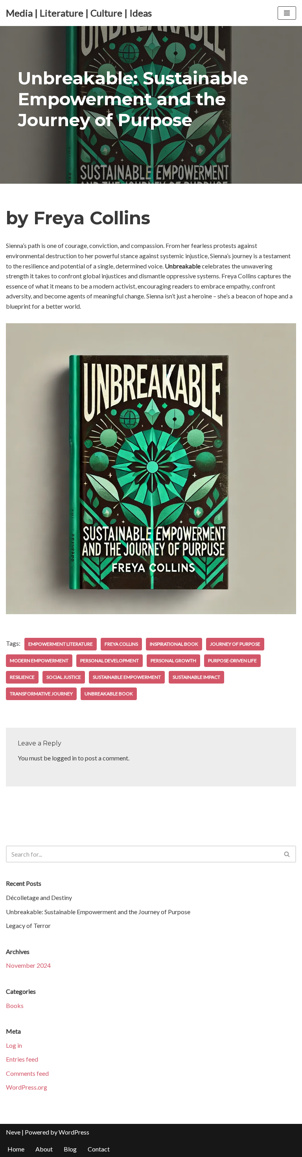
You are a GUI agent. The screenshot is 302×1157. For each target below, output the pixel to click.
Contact (99, 1149)
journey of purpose (235, 644)
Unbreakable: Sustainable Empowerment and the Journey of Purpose (98, 911)
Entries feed (22, 1059)
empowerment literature (60, 644)
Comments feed (27, 1073)
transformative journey (41, 694)
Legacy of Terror (28, 925)
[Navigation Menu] (287, 13)
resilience (22, 677)
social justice (63, 677)
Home (15, 1149)
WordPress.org (26, 1087)
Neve (13, 1132)
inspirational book (174, 644)
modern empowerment (39, 660)
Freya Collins (121, 644)
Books (15, 1005)
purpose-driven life (232, 660)
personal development (109, 660)
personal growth (173, 660)
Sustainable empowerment (127, 677)
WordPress (74, 1132)
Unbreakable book (109, 694)
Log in (14, 1045)
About (44, 1149)
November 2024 (28, 965)
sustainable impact (196, 677)
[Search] (287, 854)
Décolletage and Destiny (39, 897)
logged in (64, 758)
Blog (70, 1149)
